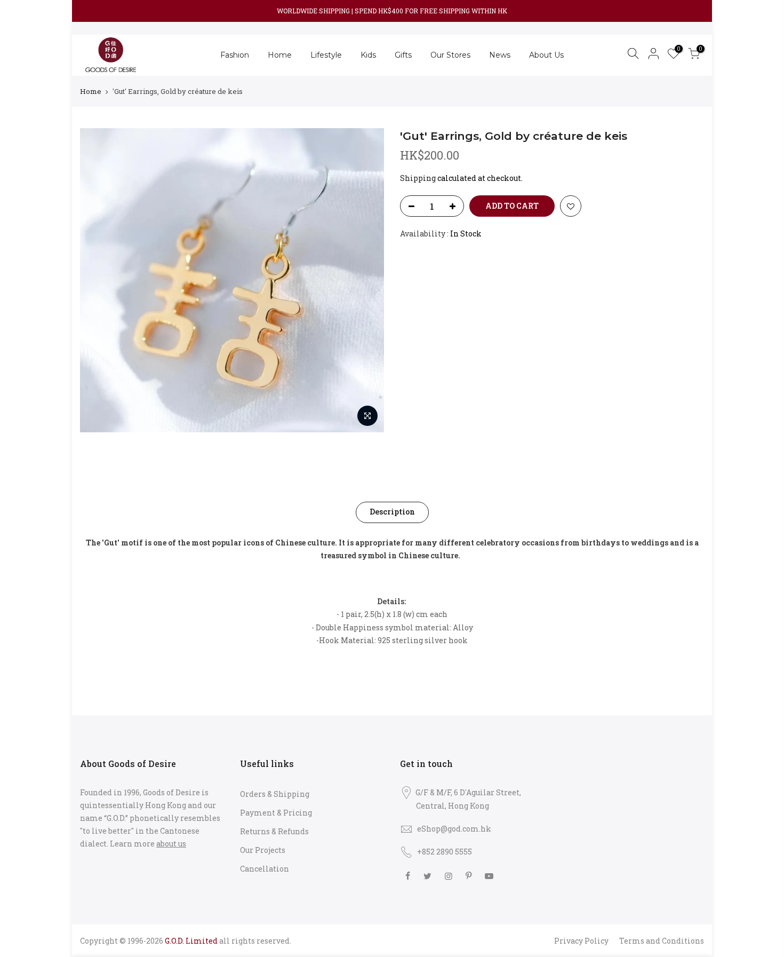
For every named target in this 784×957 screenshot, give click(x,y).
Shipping (418, 178)
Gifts (403, 55)
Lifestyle (326, 55)
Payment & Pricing (276, 813)
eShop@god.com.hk (454, 829)
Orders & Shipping (274, 794)
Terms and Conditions (661, 941)
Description (392, 512)
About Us (546, 55)
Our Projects (262, 850)
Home (280, 55)
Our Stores (450, 55)
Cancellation (264, 869)
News (499, 55)
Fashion (234, 55)
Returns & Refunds (274, 831)
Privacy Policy (581, 941)
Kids (368, 55)
